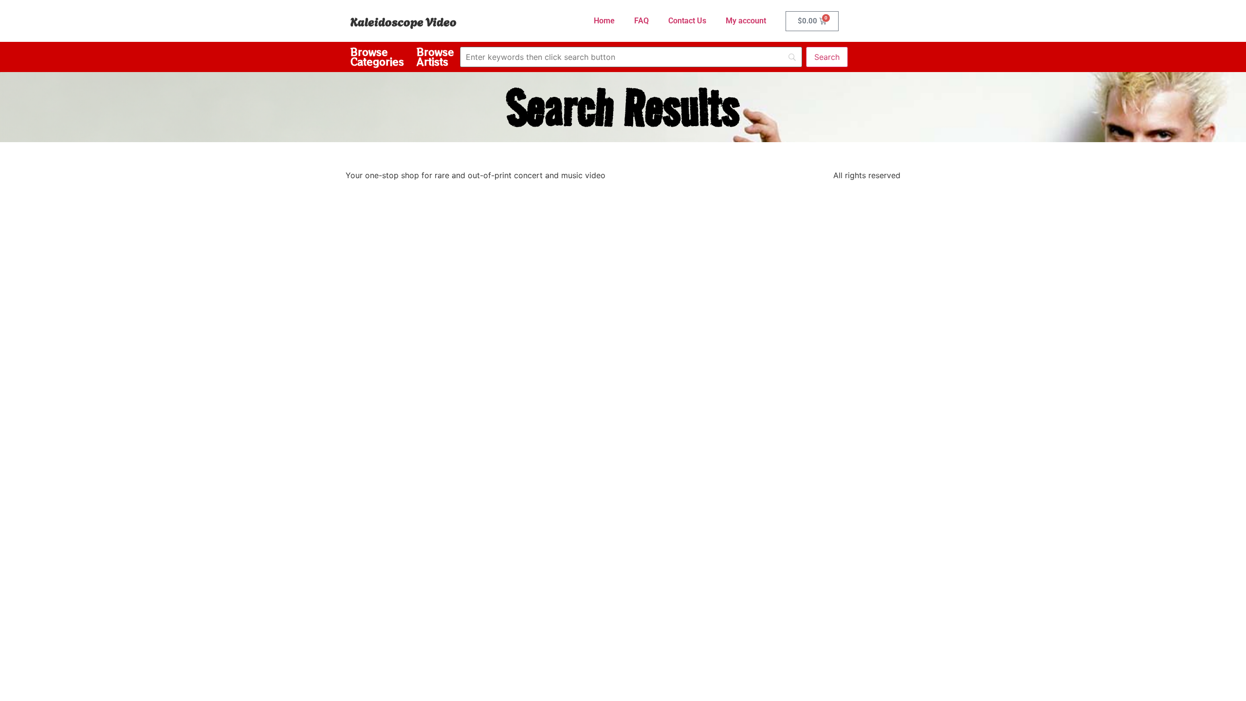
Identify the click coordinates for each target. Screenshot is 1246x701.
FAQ (641, 20)
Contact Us (687, 20)
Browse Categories (377, 57)
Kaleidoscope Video (403, 21)
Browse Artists (435, 57)
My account (746, 20)
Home (604, 20)
